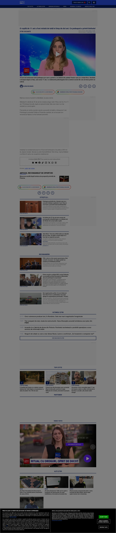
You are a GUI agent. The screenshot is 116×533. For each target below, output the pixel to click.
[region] (58, 520)
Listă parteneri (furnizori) (57, 520)
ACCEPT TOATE (103, 516)
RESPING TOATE (103, 527)
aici (7, 525)
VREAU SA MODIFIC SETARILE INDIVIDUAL (103, 521)
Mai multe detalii (13, 516)
